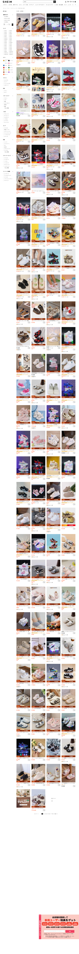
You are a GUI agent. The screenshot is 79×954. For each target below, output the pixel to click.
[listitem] (23, 26)
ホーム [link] (4, 8)
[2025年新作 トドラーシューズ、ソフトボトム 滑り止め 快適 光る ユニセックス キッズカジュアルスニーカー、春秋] (53, 465)
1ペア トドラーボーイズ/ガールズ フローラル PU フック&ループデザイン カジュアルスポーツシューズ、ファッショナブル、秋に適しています (23, 346)
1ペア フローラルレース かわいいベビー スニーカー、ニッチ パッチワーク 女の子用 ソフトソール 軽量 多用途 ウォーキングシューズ (23, 708)
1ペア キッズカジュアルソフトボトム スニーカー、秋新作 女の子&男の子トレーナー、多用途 (23, 732)
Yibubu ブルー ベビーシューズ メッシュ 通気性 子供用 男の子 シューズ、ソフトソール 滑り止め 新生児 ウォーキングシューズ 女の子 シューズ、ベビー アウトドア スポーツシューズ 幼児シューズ (38, 112)
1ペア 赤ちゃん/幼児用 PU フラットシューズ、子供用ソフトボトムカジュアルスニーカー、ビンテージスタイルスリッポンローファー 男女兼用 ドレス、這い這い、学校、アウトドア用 (38, 138)
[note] (23, 30)
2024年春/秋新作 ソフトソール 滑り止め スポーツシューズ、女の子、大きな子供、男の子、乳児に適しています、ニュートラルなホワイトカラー (38, 708)
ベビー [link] (8, 8)
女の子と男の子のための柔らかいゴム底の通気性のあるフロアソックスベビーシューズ (38, 631)
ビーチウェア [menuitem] (31, 4)
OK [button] (12, 24)
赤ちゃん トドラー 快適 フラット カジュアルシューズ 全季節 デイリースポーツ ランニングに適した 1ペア (53, 112)
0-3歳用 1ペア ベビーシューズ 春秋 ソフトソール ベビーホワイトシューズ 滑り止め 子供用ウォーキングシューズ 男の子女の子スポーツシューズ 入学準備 (68, 293)
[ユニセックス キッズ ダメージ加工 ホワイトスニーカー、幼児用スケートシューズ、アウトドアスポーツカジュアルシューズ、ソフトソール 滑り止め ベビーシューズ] (68, 206)
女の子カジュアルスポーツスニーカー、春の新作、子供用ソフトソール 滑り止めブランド (53, 164)
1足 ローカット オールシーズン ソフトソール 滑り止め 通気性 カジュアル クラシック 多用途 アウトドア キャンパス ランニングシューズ (68, 501)
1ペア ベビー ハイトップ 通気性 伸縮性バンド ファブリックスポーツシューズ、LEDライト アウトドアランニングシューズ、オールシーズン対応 (38, 450)
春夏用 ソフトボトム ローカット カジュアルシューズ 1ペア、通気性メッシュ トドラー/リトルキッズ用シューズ (68, 631)
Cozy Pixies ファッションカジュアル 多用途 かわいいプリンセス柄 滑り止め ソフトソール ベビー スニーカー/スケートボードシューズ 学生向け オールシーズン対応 (23, 113)
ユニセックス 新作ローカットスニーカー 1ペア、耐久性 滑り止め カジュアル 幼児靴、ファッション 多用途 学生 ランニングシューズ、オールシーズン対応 (68, 424)
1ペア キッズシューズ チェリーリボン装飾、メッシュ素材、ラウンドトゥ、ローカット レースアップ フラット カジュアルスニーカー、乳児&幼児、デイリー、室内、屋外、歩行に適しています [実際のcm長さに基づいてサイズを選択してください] (53, 605)
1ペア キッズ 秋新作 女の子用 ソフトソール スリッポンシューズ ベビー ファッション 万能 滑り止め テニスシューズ (23, 783)
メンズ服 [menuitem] (56, 4)
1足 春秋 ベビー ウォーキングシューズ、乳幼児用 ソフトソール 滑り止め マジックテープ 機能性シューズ (68, 579)
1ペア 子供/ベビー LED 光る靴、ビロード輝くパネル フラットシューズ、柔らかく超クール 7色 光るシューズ (68, 732)
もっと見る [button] (7, 151)
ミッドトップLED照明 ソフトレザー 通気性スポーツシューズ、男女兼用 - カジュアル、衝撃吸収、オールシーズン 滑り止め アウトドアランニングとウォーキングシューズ (53, 424)
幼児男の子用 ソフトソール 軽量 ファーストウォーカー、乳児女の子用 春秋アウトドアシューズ (53, 293)
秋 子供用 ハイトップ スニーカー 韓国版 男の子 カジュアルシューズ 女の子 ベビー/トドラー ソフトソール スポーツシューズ (68, 450)
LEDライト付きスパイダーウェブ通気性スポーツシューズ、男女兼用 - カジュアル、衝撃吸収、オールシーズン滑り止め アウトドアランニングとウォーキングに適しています (23, 758)
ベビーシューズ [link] (14, 8)
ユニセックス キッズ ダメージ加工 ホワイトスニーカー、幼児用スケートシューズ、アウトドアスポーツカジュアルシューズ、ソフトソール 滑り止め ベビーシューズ (68, 216)
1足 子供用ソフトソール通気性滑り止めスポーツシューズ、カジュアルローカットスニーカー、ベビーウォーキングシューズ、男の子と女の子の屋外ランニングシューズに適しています (23, 656)
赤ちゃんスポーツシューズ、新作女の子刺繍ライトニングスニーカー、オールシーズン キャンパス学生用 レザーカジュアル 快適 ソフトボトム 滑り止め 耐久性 (38, 553)
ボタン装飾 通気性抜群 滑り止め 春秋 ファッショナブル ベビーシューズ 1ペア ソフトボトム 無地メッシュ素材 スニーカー (38, 783)
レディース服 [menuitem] (25, 4)
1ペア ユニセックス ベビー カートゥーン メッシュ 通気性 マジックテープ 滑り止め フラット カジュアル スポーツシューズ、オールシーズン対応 (38, 683)
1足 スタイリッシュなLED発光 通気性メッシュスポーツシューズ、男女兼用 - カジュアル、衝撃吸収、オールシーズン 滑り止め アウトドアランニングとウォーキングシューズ (23, 243)
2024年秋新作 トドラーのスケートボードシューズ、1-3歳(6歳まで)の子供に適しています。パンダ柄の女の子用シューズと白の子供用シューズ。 (38, 373)
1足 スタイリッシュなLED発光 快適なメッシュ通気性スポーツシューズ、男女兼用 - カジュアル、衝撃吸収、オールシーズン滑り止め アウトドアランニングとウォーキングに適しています (53, 59)
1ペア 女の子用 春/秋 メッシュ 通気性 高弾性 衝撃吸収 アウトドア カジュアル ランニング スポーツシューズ (23, 579)
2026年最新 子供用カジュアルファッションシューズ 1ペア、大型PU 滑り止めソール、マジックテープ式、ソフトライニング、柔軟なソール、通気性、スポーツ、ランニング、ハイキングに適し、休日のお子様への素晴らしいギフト (68, 656)
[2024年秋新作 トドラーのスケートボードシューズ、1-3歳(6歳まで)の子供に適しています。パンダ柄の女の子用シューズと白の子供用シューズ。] (38, 363)
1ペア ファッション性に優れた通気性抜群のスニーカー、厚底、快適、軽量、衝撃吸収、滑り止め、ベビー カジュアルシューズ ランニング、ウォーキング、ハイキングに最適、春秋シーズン (38, 526)
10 (55, 813)
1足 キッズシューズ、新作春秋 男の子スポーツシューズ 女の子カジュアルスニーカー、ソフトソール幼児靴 (23, 320)
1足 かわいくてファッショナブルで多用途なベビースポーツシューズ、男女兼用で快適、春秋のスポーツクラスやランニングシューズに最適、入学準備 (53, 732)
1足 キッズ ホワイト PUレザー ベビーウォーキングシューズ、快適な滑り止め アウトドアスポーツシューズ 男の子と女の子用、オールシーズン (38, 216)
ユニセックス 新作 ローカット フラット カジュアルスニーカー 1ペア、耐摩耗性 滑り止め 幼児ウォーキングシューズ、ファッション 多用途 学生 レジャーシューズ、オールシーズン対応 (38, 32)
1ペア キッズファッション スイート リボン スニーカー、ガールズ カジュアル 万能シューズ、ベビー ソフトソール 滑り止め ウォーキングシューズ (38, 732)
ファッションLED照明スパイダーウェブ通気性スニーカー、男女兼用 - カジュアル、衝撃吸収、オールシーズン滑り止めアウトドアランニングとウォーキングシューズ (38, 164)
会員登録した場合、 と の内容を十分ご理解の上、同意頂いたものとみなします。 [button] (59, 934)
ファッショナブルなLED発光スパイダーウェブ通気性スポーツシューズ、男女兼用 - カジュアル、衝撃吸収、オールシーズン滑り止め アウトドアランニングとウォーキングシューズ (38, 475)
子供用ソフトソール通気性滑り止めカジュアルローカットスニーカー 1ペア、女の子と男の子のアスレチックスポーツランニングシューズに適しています (23, 526)
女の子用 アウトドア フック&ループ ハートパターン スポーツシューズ (53, 450)
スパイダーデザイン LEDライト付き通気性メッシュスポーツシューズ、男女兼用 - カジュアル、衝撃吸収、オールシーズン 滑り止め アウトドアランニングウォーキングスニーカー (68, 86)
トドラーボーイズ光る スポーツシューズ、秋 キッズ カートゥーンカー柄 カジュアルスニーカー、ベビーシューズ (68, 32)
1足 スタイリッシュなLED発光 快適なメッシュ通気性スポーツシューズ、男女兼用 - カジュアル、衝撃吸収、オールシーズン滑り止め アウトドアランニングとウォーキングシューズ (53, 373)
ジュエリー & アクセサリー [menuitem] (40, 4)
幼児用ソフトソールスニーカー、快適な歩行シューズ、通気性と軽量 (68, 708)
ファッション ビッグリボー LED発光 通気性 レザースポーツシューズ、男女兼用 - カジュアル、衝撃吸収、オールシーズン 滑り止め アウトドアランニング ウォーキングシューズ (23, 450)
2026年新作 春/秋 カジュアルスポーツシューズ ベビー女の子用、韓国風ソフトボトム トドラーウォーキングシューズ (23, 553)
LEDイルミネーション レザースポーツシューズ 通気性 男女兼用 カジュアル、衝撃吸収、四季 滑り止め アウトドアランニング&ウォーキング (53, 553)
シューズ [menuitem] (69, 4)
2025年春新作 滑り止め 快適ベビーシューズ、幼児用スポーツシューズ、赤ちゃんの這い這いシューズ (53, 783)
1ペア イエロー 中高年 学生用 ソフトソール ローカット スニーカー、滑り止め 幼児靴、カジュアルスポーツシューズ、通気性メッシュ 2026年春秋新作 (68, 243)
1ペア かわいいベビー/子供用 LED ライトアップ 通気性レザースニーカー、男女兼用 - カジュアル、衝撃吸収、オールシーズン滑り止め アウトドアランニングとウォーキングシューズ (23, 398)
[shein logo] (7, 1)
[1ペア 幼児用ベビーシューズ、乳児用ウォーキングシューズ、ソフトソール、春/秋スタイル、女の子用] (68, 773)
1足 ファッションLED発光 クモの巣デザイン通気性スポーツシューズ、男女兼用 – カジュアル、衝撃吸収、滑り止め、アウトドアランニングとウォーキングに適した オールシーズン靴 (53, 268)
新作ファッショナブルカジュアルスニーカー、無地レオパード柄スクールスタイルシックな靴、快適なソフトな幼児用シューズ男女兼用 (38, 656)
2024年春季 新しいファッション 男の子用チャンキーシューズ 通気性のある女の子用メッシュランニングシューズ (53, 320)
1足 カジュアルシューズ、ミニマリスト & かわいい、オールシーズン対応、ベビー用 (23, 605)
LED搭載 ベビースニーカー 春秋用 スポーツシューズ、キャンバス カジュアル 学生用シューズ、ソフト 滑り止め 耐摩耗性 (53, 656)
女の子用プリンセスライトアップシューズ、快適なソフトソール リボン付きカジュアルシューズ (38, 501)
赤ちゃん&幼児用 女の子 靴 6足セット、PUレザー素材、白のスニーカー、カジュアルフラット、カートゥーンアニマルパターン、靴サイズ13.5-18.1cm (68, 475)
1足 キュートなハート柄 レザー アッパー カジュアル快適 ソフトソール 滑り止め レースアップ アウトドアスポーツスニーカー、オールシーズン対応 (68, 320)
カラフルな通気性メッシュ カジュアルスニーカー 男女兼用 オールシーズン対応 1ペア (68, 190)
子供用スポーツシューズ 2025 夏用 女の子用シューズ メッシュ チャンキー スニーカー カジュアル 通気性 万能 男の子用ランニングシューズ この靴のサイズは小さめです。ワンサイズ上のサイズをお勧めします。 (53, 526)
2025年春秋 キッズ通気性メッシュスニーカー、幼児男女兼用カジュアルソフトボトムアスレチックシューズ (53, 243)
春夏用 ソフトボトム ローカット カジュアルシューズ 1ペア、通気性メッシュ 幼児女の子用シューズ (68, 758)
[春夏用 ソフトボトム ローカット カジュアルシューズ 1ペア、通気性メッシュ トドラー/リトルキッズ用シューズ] (68, 621)
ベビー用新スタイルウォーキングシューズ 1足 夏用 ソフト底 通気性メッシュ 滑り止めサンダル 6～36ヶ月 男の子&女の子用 (68, 112)
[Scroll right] (75, 4)
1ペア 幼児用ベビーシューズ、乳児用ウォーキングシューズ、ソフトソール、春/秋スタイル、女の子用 (68, 783)
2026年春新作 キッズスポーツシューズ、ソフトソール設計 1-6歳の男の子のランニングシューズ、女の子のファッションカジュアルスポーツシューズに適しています (23, 501)
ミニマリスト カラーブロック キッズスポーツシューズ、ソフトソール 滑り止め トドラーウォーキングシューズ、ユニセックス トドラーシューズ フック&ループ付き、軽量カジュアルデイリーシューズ (53, 190)
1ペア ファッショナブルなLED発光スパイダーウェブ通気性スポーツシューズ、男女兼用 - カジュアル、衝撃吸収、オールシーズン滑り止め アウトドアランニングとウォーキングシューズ (38, 346)
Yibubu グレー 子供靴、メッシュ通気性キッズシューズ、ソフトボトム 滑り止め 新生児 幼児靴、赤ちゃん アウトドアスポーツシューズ (68, 164)
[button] (73, 1)
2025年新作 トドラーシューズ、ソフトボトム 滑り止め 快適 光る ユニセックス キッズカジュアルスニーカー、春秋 (53, 475)
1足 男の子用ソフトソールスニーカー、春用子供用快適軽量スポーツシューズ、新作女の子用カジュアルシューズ (53, 579)
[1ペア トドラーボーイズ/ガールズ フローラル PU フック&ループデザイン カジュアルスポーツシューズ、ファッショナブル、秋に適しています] (23, 336)
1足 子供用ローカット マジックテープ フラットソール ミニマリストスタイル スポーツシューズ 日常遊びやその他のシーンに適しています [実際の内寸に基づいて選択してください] (38, 579)
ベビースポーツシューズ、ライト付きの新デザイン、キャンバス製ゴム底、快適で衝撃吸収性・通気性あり (53, 32)
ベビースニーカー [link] (21, 8)
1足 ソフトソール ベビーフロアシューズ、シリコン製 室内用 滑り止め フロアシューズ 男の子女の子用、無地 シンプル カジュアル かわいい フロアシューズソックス (53, 398)
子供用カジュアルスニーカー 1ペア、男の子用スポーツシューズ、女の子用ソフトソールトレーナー (38, 398)
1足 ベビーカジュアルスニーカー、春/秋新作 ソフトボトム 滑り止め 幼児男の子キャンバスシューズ (53, 501)
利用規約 (64, 933)
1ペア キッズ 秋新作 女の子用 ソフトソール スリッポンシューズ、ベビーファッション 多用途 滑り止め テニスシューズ (53, 86)
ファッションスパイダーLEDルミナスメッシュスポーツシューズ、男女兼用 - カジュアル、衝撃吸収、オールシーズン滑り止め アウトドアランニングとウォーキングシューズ (68, 398)
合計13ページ (36, 813)
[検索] (54, 2)
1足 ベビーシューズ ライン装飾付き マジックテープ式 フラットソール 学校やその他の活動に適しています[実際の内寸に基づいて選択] (68, 526)
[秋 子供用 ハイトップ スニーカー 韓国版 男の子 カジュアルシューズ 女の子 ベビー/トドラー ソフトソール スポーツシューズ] (68, 440)
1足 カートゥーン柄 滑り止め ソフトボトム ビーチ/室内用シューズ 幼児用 (38, 243)
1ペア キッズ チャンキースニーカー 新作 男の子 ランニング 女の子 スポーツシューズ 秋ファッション (23, 293)
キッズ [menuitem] (65, 4)
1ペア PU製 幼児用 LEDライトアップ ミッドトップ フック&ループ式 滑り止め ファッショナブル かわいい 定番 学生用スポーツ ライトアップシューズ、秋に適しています (23, 216)
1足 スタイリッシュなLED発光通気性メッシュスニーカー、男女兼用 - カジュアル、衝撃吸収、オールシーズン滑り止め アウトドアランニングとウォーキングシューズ (23, 475)
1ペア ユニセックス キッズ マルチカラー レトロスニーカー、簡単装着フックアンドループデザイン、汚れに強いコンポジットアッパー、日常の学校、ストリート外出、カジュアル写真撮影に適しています (38, 808)
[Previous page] (40, 814)
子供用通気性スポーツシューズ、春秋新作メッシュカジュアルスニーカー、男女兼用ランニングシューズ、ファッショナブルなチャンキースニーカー (23, 424)
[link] (68, 1)
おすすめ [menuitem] (10, 4)
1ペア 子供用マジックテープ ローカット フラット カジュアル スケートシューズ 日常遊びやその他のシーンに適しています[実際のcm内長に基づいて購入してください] (68, 268)
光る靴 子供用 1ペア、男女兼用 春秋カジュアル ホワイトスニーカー (23, 631)
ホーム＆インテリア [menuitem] (49, 4)
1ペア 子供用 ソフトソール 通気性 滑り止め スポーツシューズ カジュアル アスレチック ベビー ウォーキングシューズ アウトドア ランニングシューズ (23, 138)
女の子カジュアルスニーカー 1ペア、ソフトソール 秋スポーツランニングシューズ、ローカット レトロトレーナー (38, 268)
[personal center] (65, 1)
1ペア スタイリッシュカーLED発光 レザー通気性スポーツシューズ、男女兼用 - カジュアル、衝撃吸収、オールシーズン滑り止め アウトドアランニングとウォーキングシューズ (53, 683)
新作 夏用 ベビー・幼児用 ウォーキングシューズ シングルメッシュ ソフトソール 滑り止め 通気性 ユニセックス (23, 86)
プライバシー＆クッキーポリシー (56, 933)
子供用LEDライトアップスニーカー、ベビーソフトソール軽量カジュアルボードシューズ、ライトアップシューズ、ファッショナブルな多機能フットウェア (68, 346)
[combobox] (21, 11)
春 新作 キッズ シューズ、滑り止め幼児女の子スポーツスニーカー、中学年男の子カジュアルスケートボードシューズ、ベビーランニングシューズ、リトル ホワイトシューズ (53, 346)
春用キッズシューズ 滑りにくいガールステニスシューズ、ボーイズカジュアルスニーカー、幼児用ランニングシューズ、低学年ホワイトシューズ (23, 59)
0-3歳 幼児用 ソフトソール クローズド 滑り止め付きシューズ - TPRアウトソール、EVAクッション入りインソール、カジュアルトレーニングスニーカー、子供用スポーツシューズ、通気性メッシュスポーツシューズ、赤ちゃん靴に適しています (53, 631)
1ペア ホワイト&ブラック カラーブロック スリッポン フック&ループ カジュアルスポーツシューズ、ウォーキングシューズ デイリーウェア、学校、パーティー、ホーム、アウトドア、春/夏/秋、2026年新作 (38, 758)
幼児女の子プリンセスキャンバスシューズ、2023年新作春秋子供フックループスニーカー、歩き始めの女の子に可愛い (38, 293)
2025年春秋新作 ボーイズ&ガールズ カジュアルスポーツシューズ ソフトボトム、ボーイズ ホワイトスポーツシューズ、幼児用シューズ (53, 758)
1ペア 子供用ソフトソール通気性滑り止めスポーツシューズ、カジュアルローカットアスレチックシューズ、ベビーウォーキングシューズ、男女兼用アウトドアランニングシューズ (68, 373)
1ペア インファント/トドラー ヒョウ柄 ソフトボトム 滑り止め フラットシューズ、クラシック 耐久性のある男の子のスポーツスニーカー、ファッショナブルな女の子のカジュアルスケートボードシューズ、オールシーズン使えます (38, 320)
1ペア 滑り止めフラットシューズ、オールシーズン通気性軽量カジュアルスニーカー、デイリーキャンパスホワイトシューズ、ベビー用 (23, 268)
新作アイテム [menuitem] (15, 4)
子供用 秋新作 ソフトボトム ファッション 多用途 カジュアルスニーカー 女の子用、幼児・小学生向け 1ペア (23, 683)
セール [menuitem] (20, 4)
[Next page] (57, 814)
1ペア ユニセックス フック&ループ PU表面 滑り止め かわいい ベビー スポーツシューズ (38, 605)
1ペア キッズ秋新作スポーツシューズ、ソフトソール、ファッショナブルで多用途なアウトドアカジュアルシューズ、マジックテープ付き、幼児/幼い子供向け (23, 164)
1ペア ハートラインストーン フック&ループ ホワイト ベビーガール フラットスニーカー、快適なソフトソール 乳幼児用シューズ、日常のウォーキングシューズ (53, 216)
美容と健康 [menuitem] (61, 4)
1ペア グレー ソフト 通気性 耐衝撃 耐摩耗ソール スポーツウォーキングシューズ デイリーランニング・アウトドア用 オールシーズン (68, 138)
